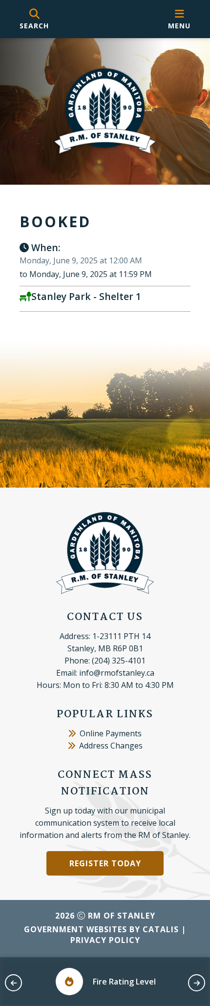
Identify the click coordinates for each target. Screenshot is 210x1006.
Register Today (105, 863)
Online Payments (111, 733)
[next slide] (196, 982)
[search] (34, 19)
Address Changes (111, 745)
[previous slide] (13, 982)
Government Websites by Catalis (101, 929)
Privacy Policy (105, 940)
